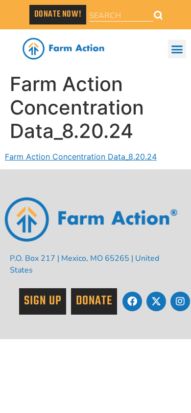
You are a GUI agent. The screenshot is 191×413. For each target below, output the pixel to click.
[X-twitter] (156, 301)
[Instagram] (180, 301)
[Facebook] (132, 301)
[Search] (158, 16)
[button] (177, 49)
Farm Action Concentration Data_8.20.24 (81, 156)
